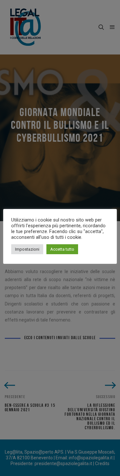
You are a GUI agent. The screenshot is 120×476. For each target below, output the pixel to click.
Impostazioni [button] (27, 249)
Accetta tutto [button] (62, 249)
